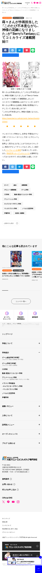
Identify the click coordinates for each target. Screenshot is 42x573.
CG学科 (6, 194)
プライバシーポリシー (8, 532)
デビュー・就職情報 (18, 18)
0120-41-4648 (10, 469)
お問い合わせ (7, 484)
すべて (6, 185)
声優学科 (7, 213)
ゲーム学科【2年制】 (9, 363)
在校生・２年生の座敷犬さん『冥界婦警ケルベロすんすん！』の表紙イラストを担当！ (16, 274)
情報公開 (4, 522)
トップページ (7, 334)
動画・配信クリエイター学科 (23, 194)
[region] (21, 272)
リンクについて (6, 525)
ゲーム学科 (24, 190)
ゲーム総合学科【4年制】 (10, 357)
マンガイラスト (7, 18)
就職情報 (24, 185)
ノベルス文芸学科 (27, 208)
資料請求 (5, 478)
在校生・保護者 (19, 213)
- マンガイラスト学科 (10, 389)
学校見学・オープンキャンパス (18, 153)
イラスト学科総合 (8, 383)
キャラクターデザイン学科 (12, 204)
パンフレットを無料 (13, 150)
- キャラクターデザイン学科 (12, 386)
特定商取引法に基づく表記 (10, 529)
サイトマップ (6, 518)
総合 (15, 185)
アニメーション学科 (10, 199)
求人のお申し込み (9, 489)
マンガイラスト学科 (10, 208)
